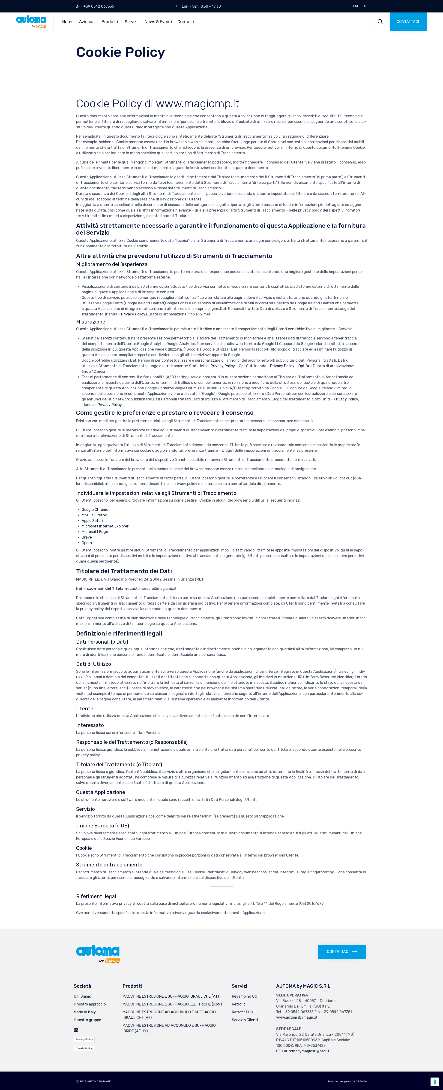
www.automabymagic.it (296, 1017)
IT (365, 6)
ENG (356, 6)
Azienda (87, 21)
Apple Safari (92, 520)
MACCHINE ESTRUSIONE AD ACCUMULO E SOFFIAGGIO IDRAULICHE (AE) (169, 1015)
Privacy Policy (133, 314)
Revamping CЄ (244, 996)
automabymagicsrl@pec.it (306, 1051)
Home (68, 21)
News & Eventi (158, 21)
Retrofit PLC (242, 1012)
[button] (408, 21)
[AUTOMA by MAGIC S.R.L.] (31, 21)
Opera (87, 543)
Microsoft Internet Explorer (105, 526)
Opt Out (245, 366)
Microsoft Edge (95, 532)
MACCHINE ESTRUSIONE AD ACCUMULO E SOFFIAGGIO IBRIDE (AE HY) (169, 1028)
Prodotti (110, 21)
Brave (87, 537)
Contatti (185, 21)
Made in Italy (85, 1012)
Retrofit (238, 1004)
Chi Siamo (82, 996)
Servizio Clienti (245, 1020)
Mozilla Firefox (94, 515)
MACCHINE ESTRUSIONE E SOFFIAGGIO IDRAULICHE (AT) (171, 996)
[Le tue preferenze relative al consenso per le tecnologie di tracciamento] (435, 1082)
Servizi (131, 21)
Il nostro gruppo (87, 1020)
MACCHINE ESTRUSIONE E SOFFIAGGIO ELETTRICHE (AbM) (172, 1004)
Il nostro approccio (90, 1004)
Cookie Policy (84, 1048)
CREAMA (361, 1081)
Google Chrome (95, 509)
